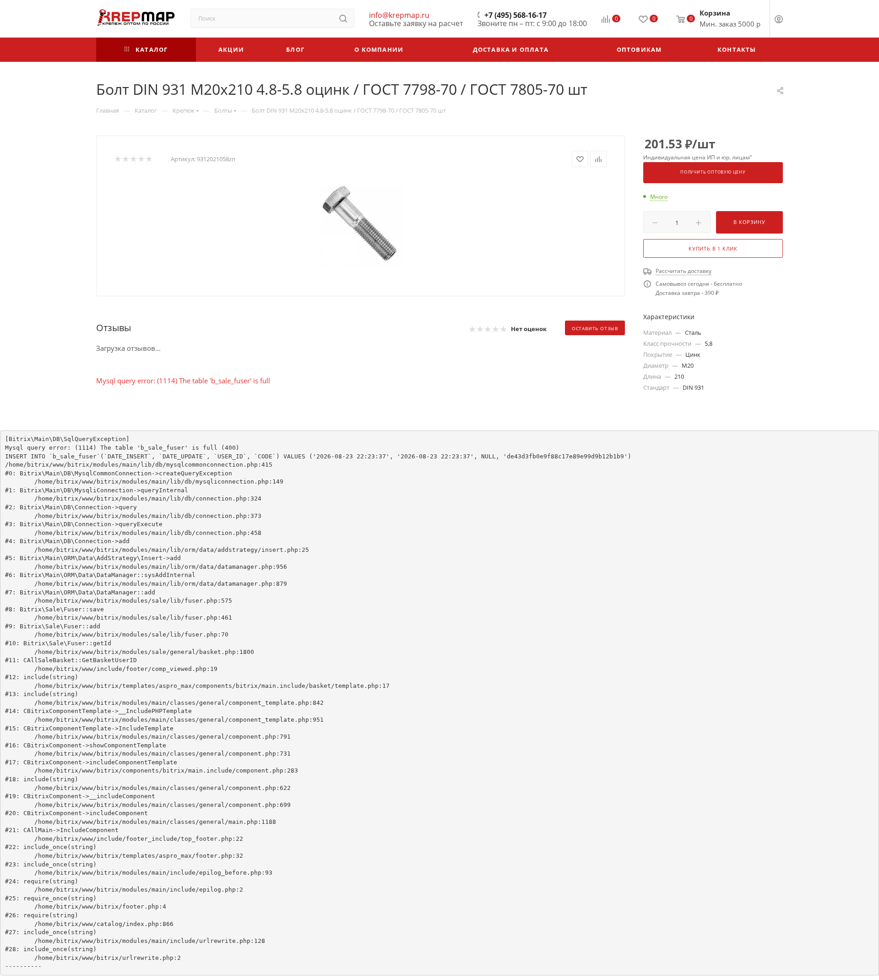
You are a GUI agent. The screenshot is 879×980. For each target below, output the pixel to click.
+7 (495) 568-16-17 (515, 15)
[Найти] (343, 18)
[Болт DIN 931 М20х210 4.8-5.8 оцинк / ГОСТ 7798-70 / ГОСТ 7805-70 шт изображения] (361, 224)
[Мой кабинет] (779, 20)
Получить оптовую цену (713, 172)
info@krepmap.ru (399, 15)
